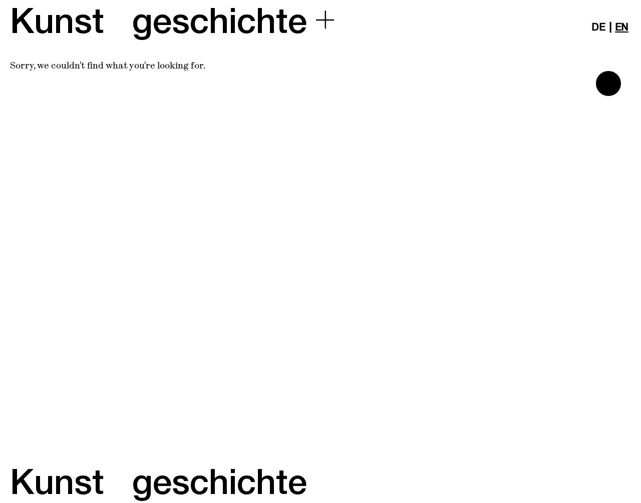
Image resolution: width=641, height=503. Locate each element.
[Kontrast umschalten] (608, 83)
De (598, 27)
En (621, 27)
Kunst (57, 22)
